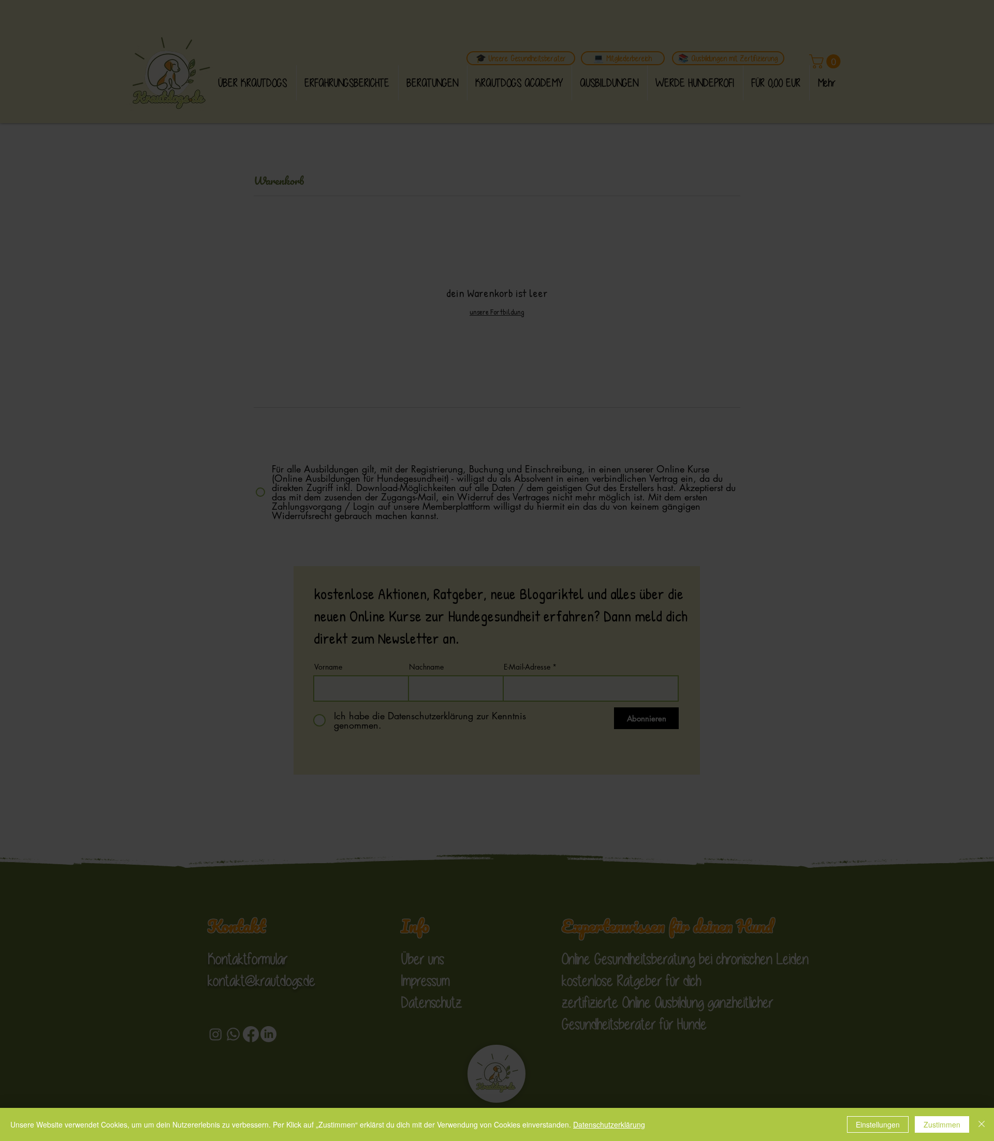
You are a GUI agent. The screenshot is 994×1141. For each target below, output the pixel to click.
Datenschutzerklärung (609, 1124)
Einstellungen (878, 1124)
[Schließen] (981, 1124)
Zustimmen (942, 1124)
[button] (688, 414)
